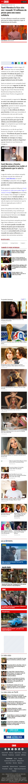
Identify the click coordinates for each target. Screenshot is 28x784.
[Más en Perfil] (9, 541)
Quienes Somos (14, 766)
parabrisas (14, 612)
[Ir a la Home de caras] (6, 2)
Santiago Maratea (14, 243)
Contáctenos (22, 766)
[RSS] (19, 749)
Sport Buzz (8, 763)
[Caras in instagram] (5, 749)
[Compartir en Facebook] (13, 63)
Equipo (11, 768)
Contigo (20, 758)
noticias (14, 545)
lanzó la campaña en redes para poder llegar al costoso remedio (13, 190)
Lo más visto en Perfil (9, 692)
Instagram (23, 243)
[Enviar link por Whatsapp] (19, 63)
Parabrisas (11, 755)
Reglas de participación (20, 768)
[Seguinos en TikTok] (16, 749)
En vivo (24, 1)
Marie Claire (18, 752)
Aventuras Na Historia (10, 760)
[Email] (25, 63)
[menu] (2, 2)
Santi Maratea (5, 243)
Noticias (11, 752)
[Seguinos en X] (12, 749)
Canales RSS (5, 766)
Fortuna (24, 752)
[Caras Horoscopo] (14, 738)
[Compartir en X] (16, 63)
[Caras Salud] (14, 732)
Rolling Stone (20, 760)
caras (14, 590)
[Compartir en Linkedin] (22, 63)
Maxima (20, 763)
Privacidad (5, 768)
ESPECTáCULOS (4, 5)
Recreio (15, 763)
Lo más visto (6, 655)
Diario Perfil (5, 752)
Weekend (4, 755)
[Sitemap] (22, 749)
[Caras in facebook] (9, 749)
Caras (15, 758)
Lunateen (17, 755)
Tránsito (14, 771)
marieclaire (14, 567)
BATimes (23, 755)
